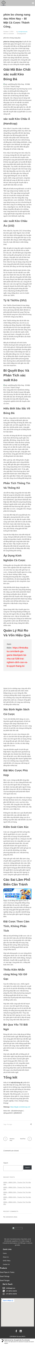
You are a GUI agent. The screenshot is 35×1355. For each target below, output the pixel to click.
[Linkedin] (20, 1331)
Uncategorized (21, 33)
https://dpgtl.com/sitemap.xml (20, 1107)
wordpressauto (22, 31)
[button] (33, 3)
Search (5, 1163)
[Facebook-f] (16, 1331)
